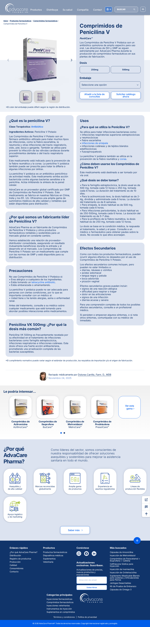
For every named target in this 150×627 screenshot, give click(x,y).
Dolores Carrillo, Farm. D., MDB (94, 374)
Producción (15, 562)
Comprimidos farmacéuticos (60, 602)
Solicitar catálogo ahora (125, 95)
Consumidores (16, 568)
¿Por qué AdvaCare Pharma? (23, 552)
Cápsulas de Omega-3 (121, 590)
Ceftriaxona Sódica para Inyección (121, 565)
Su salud (67, 9)
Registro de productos (20, 559)
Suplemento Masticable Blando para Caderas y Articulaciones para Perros (125, 578)
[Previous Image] (8, 60)
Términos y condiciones (64, 617)
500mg (125, 69)
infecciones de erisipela (95, 143)
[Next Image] (71, 60)
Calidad (13, 565)
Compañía (82, 9)
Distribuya (52, 9)
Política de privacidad (87, 617)
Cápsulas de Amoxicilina (121, 552)
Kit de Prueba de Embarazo (123, 586)
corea (123, 158)
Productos (36, 9)
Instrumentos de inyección (59, 609)
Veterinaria (48, 562)
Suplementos (49, 559)
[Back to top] (137, 540)
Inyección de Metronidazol (122, 555)
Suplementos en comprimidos (61, 612)
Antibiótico (37, 126)
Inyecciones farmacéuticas (59, 599)
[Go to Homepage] (16, 8)
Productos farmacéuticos (55, 552)
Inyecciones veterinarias (58, 606)
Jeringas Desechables (120, 583)
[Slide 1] (61, 433)
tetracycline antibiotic (43, 282)
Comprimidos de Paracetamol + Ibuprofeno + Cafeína (125, 560)
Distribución (15, 555)
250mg (94, 69)
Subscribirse (92, 587)
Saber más (75, 530)
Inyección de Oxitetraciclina (123, 572)
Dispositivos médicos (53, 555)
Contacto (98, 9)
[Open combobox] (110, 85)
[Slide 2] (64, 433)
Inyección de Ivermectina (122, 569)
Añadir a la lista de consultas (94, 95)
